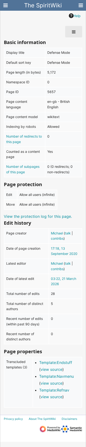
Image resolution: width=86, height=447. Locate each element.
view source (51, 369)
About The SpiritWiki (42, 419)
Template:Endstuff (55, 362)
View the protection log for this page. (38, 216)
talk (68, 233)
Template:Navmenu (56, 376)
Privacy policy (13, 419)
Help (77, 15)
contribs (57, 238)
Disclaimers (69, 419)
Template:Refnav (54, 390)
